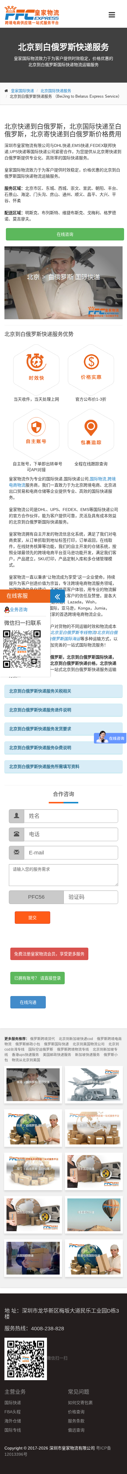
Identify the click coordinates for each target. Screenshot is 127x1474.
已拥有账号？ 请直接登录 (37, 978)
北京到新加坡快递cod (76, 1039)
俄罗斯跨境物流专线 (73, 1049)
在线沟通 (28, 1002)
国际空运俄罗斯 (40, 1049)
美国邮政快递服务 (57, 1055)
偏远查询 (76, 1430)
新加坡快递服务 (87, 1055)
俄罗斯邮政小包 (27, 1044)
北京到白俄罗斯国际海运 (57, 638)
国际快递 (12, 1402)
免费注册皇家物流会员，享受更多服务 (49, 953)
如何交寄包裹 (80, 1402)
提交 (32, 917)
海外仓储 (12, 1421)
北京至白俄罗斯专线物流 (73, 632)
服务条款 (76, 1421)
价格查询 (76, 1411)
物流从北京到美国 (26, 1060)
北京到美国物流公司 (89, 1044)
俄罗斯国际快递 (56, 1044)
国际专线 (12, 1430)
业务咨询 (18, 609)
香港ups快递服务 (25, 1055)
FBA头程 (12, 1411)
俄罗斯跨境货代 (42, 1039)
